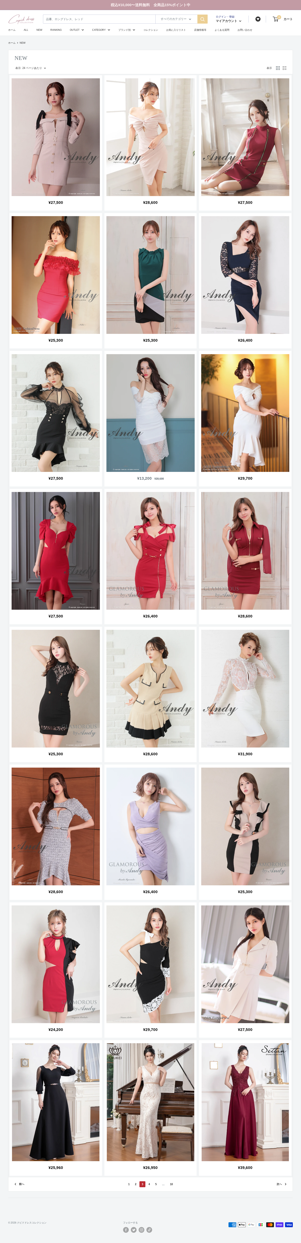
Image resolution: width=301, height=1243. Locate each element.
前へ (21, 1184)
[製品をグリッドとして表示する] (278, 68)
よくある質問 (222, 30)
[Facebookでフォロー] (126, 1230)
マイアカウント (227, 21)
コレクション (150, 30)
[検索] (202, 19)
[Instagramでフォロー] (141, 1230)
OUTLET (74, 30)
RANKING (56, 30)
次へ (279, 1184)
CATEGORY (99, 30)
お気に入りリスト (176, 30)
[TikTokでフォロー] (149, 1230)
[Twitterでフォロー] (134, 1230)
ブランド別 (124, 30)
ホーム (12, 30)
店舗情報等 (200, 30)
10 (171, 1184)
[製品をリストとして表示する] (284, 68)
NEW (39, 30)
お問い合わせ (245, 30)
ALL (26, 30)
